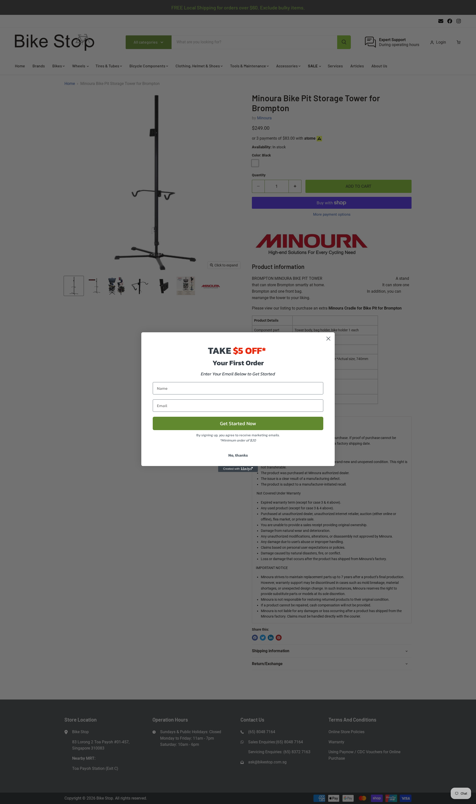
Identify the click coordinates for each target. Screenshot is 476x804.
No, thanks (238, 455)
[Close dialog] (328, 338)
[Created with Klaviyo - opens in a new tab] (238, 469)
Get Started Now (238, 423)
